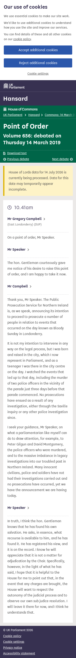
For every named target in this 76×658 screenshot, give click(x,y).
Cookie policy (12, 636)
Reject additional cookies (38, 63)
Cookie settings (38, 74)
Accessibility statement (19, 653)
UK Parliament (12, 115)
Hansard (15, 98)
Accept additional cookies (38, 50)
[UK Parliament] (14, 86)
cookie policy (22, 39)
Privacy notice (12, 648)
